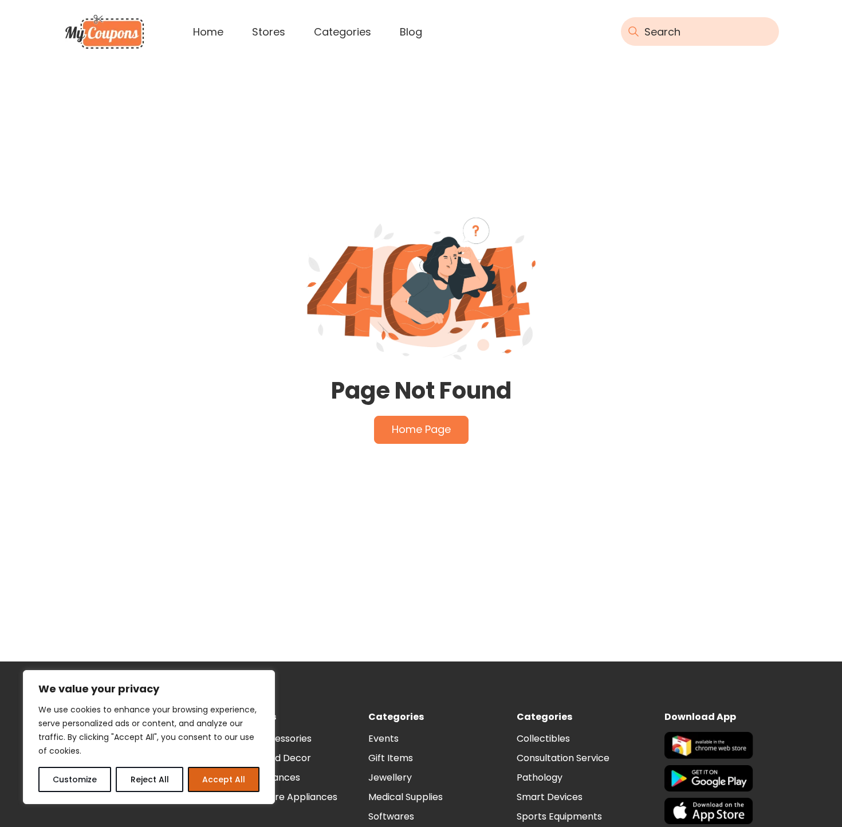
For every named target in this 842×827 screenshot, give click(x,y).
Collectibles (543, 738)
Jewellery (390, 777)
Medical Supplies (405, 797)
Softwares (391, 816)
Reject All (150, 779)
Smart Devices (550, 797)
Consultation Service (563, 758)
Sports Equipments (559, 816)
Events (383, 738)
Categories (342, 32)
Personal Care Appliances (279, 797)
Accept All (223, 779)
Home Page (421, 429)
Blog (411, 32)
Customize (75, 779)
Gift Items (390, 758)
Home (208, 32)
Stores (268, 32)
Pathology (539, 777)
